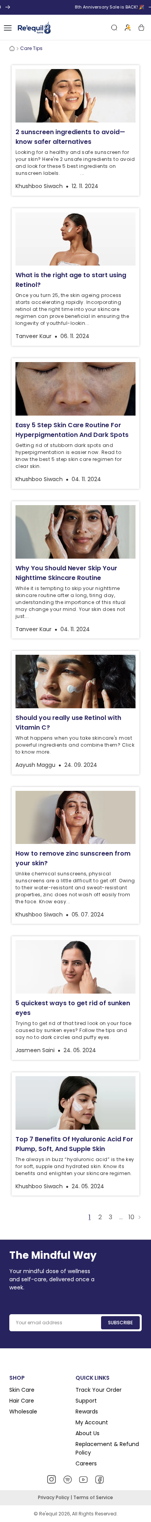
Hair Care (21, 1401)
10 (131, 1217)
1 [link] (90, 1217)
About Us (88, 1433)
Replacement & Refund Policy (107, 1448)
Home (12, 48)
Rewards (87, 1411)
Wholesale (23, 1411)
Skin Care (21, 1390)
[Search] (114, 27)
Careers (86, 1463)
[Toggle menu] (8, 27)
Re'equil (47, 1513)
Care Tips (31, 48)
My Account (92, 1422)
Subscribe (120, 1322)
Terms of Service (93, 1497)
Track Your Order (99, 1390)
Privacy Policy (54, 1497)
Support (86, 1401)
